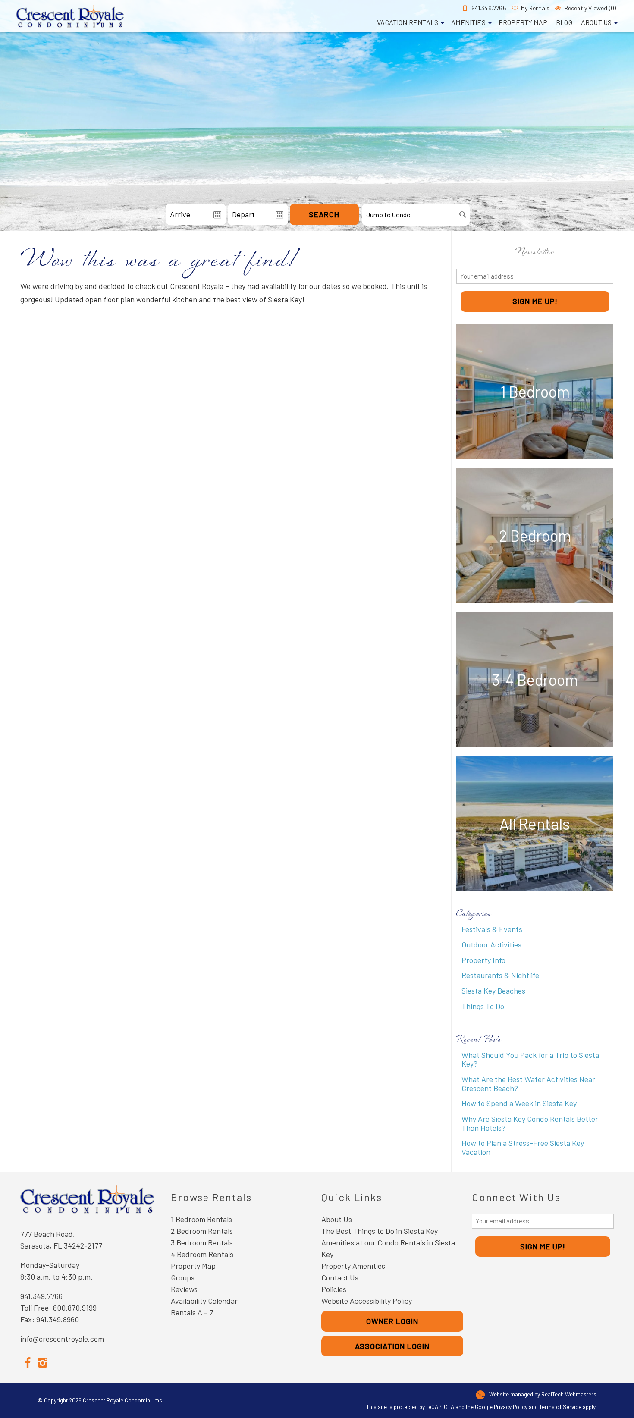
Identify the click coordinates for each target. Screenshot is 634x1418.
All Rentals (534, 823)
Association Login (392, 1346)
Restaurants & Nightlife (500, 975)
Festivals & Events (491, 929)
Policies (333, 1289)
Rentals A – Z (192, 1312)
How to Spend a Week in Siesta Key (519, 1103)
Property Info (483, 960)
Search (324, 214)
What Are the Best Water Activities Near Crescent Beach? (528, 1083)
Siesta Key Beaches (493, 990)
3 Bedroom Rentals (202, 1242)
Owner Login (392, 1321)
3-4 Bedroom (535, 679)
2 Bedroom (535, 535)
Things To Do (482, 1006)
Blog (564, 22)
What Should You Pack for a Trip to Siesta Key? (530, 1059)
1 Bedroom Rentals (201, 1219)
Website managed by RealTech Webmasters (542, 1394)
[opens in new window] (27, 1362)
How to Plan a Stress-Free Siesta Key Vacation (522, 1147)
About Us (596, 22)
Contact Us (339, 1277)
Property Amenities (353, 1266)
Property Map (523, 22)
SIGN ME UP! (535, 301)
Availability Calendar (204, 1300)
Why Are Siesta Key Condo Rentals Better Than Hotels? (529, 1123)
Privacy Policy (510, 1406)
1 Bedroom (535, 391)
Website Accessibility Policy (366, 1300)
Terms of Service (560, 1406)
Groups (183, 1277)
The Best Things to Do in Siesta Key (379, 1231)
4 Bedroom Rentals (202, 1254)
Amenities (468, 22)
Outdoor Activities (491, 944)
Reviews (184, 1289)
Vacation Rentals (407, 22)
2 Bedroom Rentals (202, 1231)
